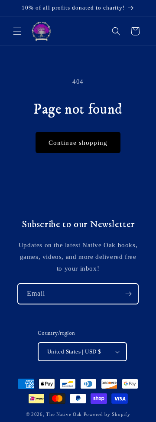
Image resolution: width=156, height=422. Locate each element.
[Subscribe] (128, 293)
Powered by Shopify (107, 414)
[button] (17, 31)
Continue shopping (78, 142)
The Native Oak (64, 414)
